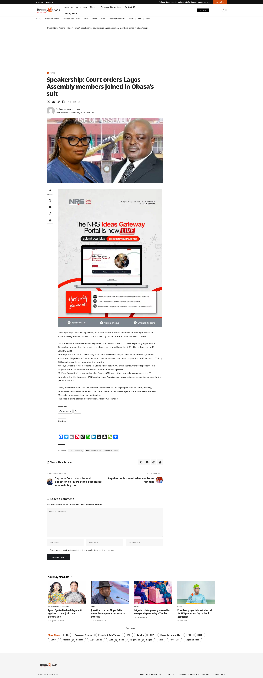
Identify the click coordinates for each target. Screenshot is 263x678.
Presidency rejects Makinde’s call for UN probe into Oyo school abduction (194, 613)
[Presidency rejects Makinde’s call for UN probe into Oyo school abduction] (196, 592)
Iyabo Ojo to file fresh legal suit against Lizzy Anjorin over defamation (65, 613)
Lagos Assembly (76, 450)
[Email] (53, 102)
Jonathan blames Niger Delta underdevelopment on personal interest (108, 613)
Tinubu (94, 19)
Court (148, 19)
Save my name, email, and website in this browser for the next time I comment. (82, 550)
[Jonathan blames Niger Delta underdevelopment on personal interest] (110, 592)
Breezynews (65, 109)
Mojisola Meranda (93, 450)
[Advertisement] (105, 50)
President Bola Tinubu (71, 19)
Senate (79, 639)
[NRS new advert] (110, 257)
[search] (218, 10)
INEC (139, 19)
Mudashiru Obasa (111, 450)
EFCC (131, 19)
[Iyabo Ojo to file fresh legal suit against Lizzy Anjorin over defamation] (67, 592)
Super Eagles (96, 639)
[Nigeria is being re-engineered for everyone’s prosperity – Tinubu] (153, 592)
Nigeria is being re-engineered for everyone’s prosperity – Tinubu (152, 612)
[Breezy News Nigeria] (47, 665)
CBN (111, 639)
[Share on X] (48, 102)
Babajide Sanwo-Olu (117, 19)
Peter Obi (174, 639)
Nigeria (66, 639)
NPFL (161, 639)
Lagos (149, 639)
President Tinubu (52, 19)
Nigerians (135, 639)
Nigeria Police (192, 639)
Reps (121, 639)
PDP (103, 19)
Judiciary (65, 606)
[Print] (63, 102)
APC (86, 19)
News (52, 73)
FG (40, 19)
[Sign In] (212, 10)
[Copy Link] (58, 102)
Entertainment (54, 606)
